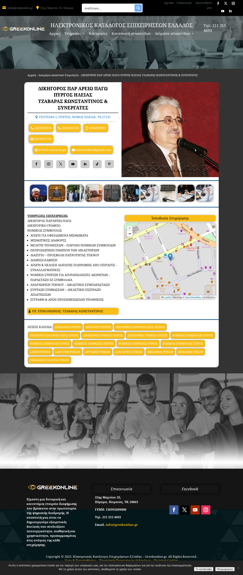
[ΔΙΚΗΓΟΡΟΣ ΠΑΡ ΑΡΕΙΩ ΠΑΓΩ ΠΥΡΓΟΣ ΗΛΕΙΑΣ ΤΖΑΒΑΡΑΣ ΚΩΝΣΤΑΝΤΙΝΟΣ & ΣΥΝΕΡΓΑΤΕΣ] (38, 200)
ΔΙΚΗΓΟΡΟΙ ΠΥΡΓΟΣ (98, 327)
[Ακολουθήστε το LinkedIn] (230, 11)
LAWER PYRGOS (40, 352)
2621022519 (70, 128)
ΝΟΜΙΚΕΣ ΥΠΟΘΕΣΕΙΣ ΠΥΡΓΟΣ (94, 343)
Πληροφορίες (225, 569)
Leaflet (167, 297)
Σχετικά (169, 3)
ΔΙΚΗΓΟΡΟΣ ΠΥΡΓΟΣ (68, 327)
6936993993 (97, 128)
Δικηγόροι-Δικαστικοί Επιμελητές (58, 75)
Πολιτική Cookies (166, 560)
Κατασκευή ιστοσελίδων (131, 34)
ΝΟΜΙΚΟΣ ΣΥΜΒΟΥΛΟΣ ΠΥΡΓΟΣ (192, 335)
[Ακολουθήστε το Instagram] (233, 3)
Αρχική (54, 34)
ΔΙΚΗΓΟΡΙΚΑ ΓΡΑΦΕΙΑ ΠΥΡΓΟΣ (147, 335)
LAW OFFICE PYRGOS (129, 352)
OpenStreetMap (193, 297)
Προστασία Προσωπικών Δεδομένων (125, 560)
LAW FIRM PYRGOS (67, 352)
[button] (170, 257)
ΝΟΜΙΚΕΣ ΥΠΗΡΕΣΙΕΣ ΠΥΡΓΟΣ (138, 343)
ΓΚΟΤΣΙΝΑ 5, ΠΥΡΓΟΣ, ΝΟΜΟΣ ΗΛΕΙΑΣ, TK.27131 (75, 117)
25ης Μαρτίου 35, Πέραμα (56, 8)
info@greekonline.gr (20, 8)
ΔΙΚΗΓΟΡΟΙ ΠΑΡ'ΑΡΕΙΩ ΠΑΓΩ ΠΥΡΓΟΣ (54, 335)
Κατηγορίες (98, 34)
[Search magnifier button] (138, 8)
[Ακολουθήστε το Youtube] (223, 11)
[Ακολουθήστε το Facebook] (218, 3)
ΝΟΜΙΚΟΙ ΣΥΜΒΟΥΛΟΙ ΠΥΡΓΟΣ (49, 343)
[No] (238, 568)
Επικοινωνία (184, 3)
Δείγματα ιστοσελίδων (172, 34)
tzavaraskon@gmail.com (93, 150)
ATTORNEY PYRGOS (97, 352)
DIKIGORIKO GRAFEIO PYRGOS (49, 360)
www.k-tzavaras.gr (52, 150)
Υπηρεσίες (73, 34)
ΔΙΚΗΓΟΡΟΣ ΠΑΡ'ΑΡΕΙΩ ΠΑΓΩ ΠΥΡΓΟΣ (140, 327)
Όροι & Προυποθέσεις (80, 560)
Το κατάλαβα (204, 569)
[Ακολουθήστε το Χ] (226, 3)
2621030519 (42, 128)
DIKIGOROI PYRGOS (190, 352)
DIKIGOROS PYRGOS (160, 352)
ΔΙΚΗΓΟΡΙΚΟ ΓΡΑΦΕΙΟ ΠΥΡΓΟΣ (103, 335)
